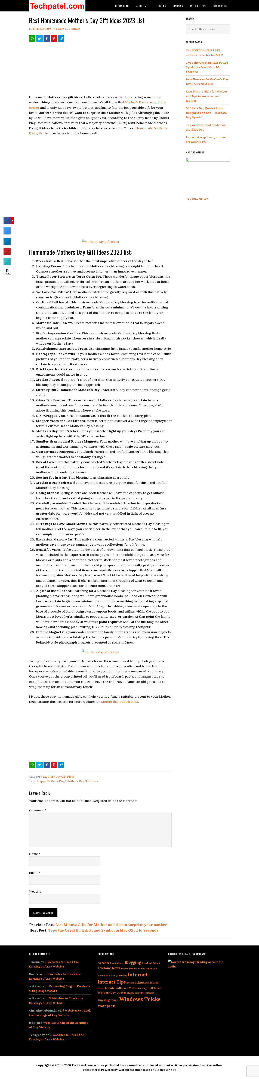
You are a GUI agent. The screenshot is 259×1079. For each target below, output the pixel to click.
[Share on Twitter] (39, 38)
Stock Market (147, 993)
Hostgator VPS (165, 1069)
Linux (140, 982)
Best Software (117, 963)
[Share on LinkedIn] (7, 243)
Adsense (104, 962)
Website (35, 891)
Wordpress (106, 1006)
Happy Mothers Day (50, 781)
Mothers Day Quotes (112, 992)
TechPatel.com (57, 5)
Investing (131, 983)
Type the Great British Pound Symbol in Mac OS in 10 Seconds (103, 930)
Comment (37, 810)
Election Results (149, 968)
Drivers (124, 968)
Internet (138, 975)
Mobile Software (116, 988)
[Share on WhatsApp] (32, 38)
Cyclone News (109, 968)
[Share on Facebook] (47, 38)
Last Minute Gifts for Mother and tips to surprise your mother (111, 924)
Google (115, 975)
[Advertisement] (100, 70)
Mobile (148, 983)
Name (34, 854)
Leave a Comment (68, 28)
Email (34, 873)
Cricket (156, 963)
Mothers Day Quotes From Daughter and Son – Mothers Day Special (206, 112)
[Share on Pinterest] (54, 38)
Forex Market (104, 975)
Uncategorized (108, 1000)
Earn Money (134, 968)
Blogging (133, 962)
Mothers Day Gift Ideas (59, 776)
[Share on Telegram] (61, 38)
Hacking (123, 975)
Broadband (147, 963)
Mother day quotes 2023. (120, 702)
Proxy (137, 993)
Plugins (130, 993)
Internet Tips (112, 982)
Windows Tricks (140, 999)
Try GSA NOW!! (197, 199)
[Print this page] (7, 264)
